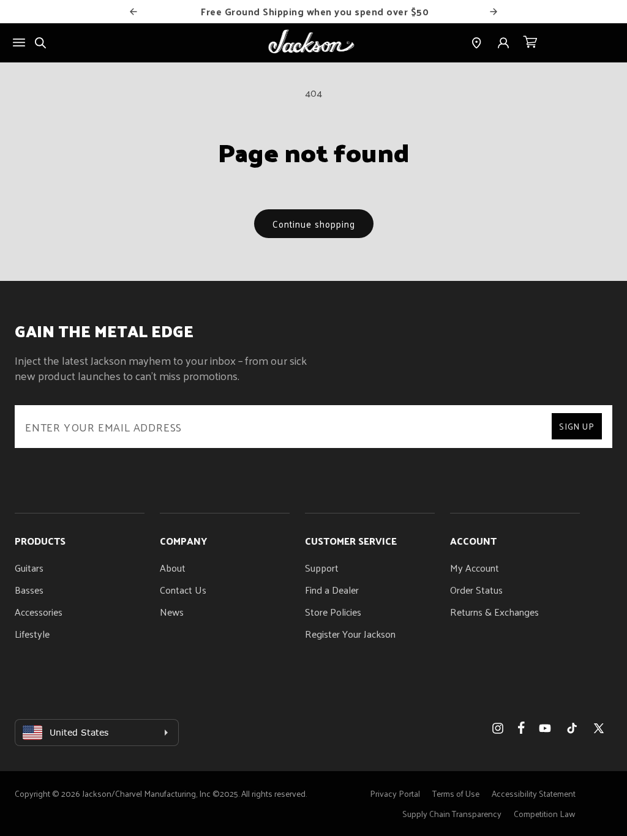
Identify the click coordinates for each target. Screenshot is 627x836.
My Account (474, 568)
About (173, 568)
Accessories (38, 612)
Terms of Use (455, 793)
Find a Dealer (332, 590)
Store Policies (333, 612)
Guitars (29, 568)
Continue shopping (313, 223)
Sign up (577, 426)
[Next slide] (493, 11)
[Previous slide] (133, 11)
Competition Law (545, 813)
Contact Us (183, 590)
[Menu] (19, 42)
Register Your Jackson (350, 634)
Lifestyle (32, 634)
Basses (29, 590)
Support (322, 568)
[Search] (40, 42)
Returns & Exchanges (494, 612)
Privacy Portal (395, 793)
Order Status (476, 590)
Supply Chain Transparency (451, 813)
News (172, 612)
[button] (530, 42)
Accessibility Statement (534, 793)
